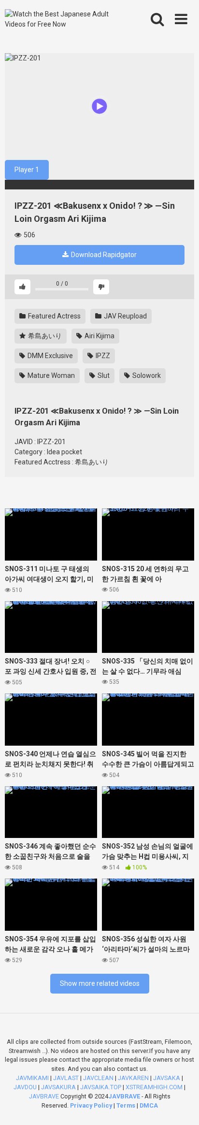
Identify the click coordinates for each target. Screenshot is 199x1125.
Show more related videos (100, 983)
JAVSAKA (166, 1078)
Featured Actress (54, 316)
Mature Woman (50, 375)
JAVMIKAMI (32, 1078)
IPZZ (102, 356)
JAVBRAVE (44, 1096)
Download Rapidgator (103, 255)
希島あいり (44, 336)
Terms (126, 1105)
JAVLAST (66, 1078)
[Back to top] (181, 1105)
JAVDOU (25, 1087)
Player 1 (26, 169)
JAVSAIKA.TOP (100, 1087)
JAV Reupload (124, 316)
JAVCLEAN (98, 1078)
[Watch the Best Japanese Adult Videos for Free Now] (61, 19)
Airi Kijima (98, 336)
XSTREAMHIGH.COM (154, 1087)
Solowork (146, 375)
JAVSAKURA (58, 1087)
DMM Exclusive (49, 356)
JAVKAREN (133, 1078)
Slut (103, 375)
